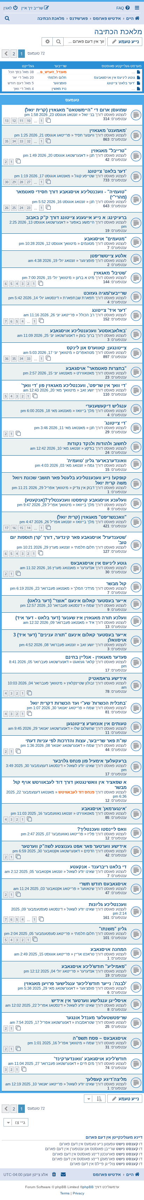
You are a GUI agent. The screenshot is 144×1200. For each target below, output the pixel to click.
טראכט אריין (84, 954)
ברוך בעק (86, 335)
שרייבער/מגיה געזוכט (105, 293)
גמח (90, 465)
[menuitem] (123, 8)
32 (28, 141)
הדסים (89, 851)
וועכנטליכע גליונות (108, 904)
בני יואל (88, 115)
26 (6, 208)
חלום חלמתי (57, 77)
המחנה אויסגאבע (109, 949)
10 (28, 120)
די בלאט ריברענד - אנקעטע (98, 866)
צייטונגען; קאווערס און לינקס (97, 347)
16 (14, 528)
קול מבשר (116, 583)
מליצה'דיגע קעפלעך (106, 1079)
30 (6, 182)
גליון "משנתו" (113, 928)
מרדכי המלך (84, 588)
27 (28, 182)
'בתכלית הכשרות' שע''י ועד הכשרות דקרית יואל (78, 703)
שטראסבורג (84, 1022)
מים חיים (87, 1063)
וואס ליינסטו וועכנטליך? (102, 829)
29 (14, 182)
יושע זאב (87, 390)
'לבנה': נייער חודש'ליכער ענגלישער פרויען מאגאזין (75, 983)
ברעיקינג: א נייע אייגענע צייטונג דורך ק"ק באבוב (76, 217)
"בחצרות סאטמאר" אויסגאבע (96, 368)
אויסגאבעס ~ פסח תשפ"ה (100, 1038)
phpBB (88, 1187)
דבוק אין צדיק (83, 488)
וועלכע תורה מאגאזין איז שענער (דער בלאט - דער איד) (71, 617)
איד (91, 622)
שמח (90, 605)
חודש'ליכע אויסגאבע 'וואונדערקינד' (90, 1058)
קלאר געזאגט (83, 662)
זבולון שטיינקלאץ (80, 683)
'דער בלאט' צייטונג (121, 83)
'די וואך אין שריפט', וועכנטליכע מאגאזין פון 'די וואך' (74, 385)
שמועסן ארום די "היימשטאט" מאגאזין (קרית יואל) (76, 110)
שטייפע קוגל (84, 176)
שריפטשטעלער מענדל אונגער (96, 1017)
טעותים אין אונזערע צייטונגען (96, 723)
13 (6, 120)
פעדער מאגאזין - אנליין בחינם (96, 657)
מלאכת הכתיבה (118, 32)
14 (28, 528)
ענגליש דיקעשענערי (106, 406)
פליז (90, 834)
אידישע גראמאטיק (107, 678)
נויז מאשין (59, 89)
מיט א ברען (85, 278)
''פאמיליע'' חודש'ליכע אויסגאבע (94, 966)
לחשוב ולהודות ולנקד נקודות (97, 443)
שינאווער (87, 889)
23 (28, 208)
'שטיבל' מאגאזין (110, 273)
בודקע (89, 448)
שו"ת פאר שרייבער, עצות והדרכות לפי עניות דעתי (76, 740)
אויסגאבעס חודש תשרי (103, 884)
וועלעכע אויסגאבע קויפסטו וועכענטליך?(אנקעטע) (76, 500)
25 (14, 208)
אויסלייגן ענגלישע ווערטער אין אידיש (89, 1000)
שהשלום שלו (84, 728)
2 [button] (14, 54)
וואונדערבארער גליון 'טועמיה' (97, 460)
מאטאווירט (85, 373)
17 (6, 528)
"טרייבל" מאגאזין (109, 150)
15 (21, 528)
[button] (5, 53)
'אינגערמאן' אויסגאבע (104, 808)
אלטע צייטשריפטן (108, 255)
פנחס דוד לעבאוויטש (76, 792)
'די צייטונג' (116, 423)
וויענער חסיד (84, 135)
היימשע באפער (82, 222)
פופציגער (59, 83)
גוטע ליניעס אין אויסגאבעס (114, 77)
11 (21, 120)
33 (21, 141)
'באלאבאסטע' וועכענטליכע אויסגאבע (88, 330)
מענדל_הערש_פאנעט (49, 72)
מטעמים (87, 243)
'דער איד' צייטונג (109, 310)
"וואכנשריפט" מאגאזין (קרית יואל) (92, 517)
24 (21, 208)
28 (21, 182)
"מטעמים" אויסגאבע (105, 238)
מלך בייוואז (85, 411)
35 (6, 141)
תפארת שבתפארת (78, 298)
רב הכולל (86, 315)
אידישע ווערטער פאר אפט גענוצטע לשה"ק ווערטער (74, 846)
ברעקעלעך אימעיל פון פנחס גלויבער (90, 761)
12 (14, 120)
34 (14, 141)
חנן (91, 155)
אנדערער (87, 568)
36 (6, 358)
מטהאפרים (85, 352)
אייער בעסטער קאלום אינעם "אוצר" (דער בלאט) (77, 600)
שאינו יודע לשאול (80, 766)
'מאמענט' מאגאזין (108, 130)
